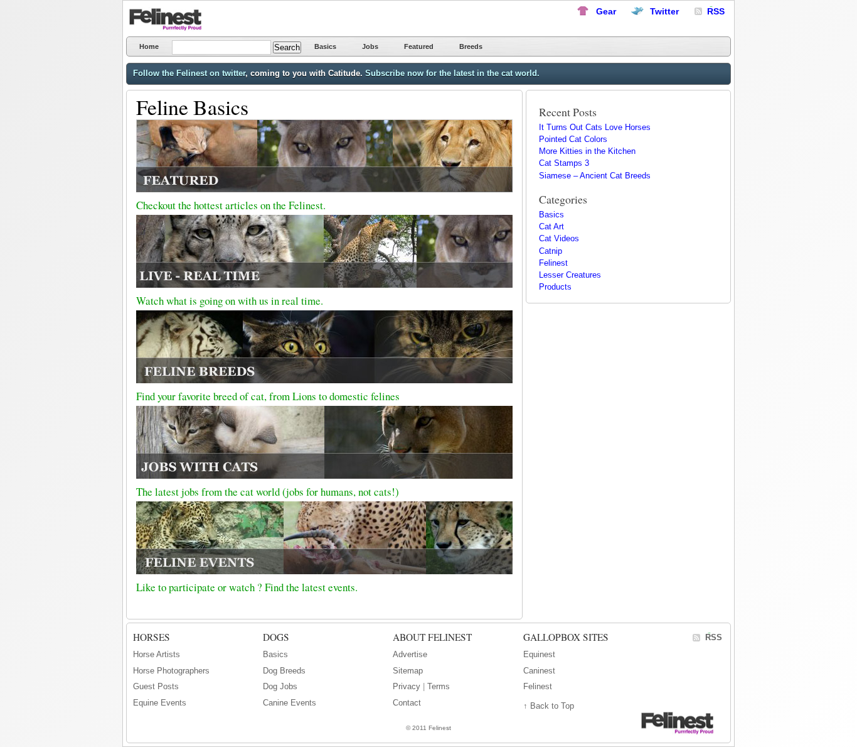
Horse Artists (156, 654)
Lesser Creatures (570, 275)
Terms (438, 686)
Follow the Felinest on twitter (189, 73)
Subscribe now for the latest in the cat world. (452, 73)
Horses (151, 637)
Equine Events (159, 702)
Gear (606, 11)
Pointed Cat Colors (573, 139)
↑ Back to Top (548, 706)
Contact (407, 702)
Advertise (410, 654)
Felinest (170, 19)
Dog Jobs (280, 686)
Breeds (470, 46)
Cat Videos (559, 238)
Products (555, 287)
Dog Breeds (284, 670)
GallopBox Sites (566, 637)
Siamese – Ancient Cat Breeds (595, 175)
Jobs (370, 46)
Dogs (276, 637)
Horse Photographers (171, 670)
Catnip (550, 251)
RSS (713, 637)
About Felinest (432, 637)
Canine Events (289, 702)
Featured (419, 46)
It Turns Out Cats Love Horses (595, 127)
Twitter (664, 11)
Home (149, 46)
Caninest (539, 670)
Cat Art (551, 226)
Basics (325, 46)
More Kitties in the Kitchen (587, 151)
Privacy (406, 686)
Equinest (539, 654)
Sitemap (408, 670)
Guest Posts (156, 686)
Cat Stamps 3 (564, 163)
